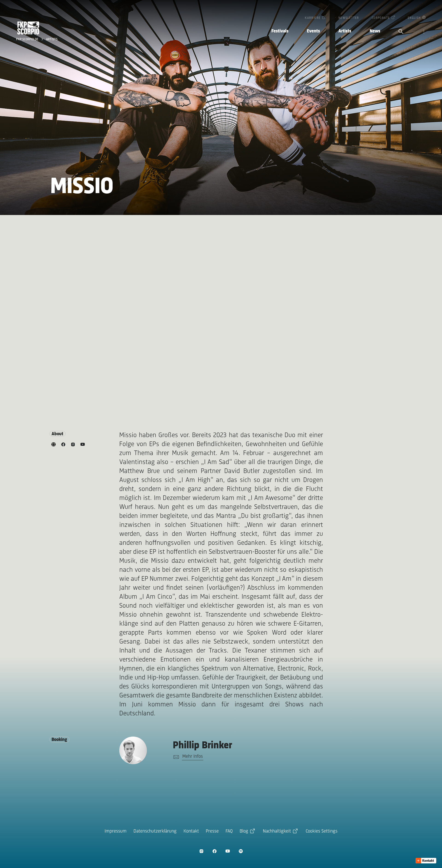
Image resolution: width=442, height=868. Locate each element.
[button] (426, 860)
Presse (212, 831)
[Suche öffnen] (401, 32)
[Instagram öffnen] (201, 851)
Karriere (312, 18)
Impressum (116, 831)
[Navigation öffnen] (423, 32)
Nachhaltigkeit (277, 831)
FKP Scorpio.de (27, 39)
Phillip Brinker (202, 745)
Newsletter (348, 18)
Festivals (279, 31)
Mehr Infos (192, 756)
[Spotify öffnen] (241, 851)
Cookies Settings (321, 831)
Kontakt (191, 831)
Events (313, 31)
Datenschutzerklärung (155, 831)
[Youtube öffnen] (227, 851)
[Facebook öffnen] (214, 851)
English (414, 18)
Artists (344, 31)
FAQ (229, 831)
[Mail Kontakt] (175, 757)
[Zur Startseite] (28, 28)
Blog (244, 831)
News (375, 31)
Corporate (381, 18)
